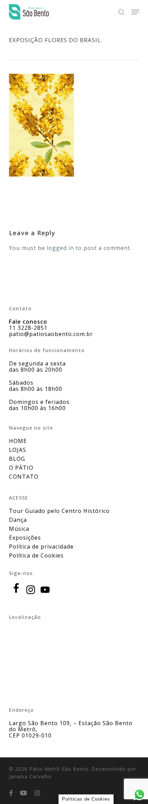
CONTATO (24, 476)
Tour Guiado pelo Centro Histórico (59, 511)
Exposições (25, 538)
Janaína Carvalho (30, 776)
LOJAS (17, 450)
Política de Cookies (36, 555)
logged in (60, 248)
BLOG (17, 459)
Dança (18, 520)
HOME (18, 441)
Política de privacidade (41, 546)
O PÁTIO (21, 468)
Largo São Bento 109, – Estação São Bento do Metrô (71, 726)
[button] (135, 12)
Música (19, 529)
